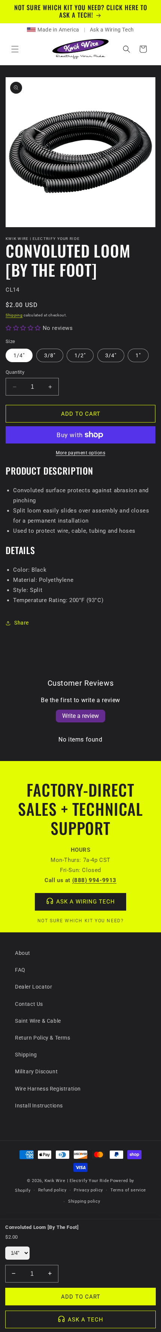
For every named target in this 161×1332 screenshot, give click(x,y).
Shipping (14, 315)
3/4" (110, 355)
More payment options (80, 452)
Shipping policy (84, 1201)
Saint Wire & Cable (38, 1021)
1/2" (80, 355)
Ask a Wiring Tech (112, 30)
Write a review (80, 715)
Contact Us (29, 1004)
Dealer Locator (33, 987)
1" (138, 355)
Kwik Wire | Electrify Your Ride (77, 1180)
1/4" (19, 355)
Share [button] (21, 623)
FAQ (20, 970)
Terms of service (128, 1190)
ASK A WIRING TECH (85, 901)
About (22, 953)
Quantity (15, 372)
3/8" (49, 355)
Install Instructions (39, 1106)
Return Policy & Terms (42, 1038)
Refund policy (52, 1190)
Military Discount (36, 1071)
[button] (15, 49)
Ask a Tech (85, 1319)
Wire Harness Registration (48, 1089)
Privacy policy (88, 1190)
